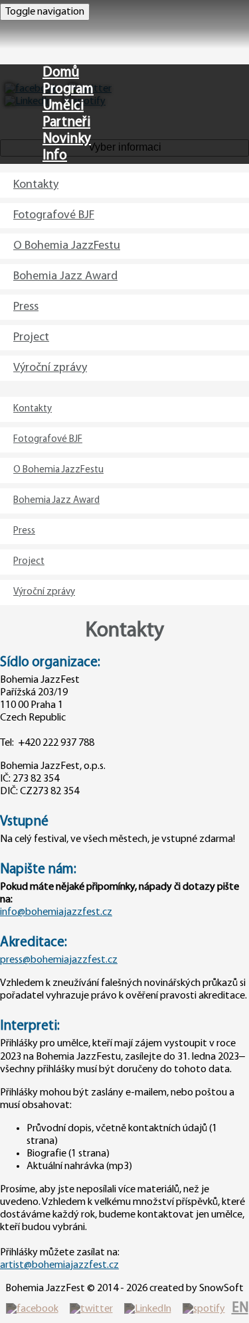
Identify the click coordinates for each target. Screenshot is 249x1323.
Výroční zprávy (50, 368)
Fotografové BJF (53, 216)
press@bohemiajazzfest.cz (59, 960)
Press (26, 307)
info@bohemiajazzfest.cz (56, 912)
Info (54, 156)
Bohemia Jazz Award (65, 277)
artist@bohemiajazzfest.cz (59, 1265)
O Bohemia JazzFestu (66, 246)
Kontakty (35, 185)
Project (31, 338)
